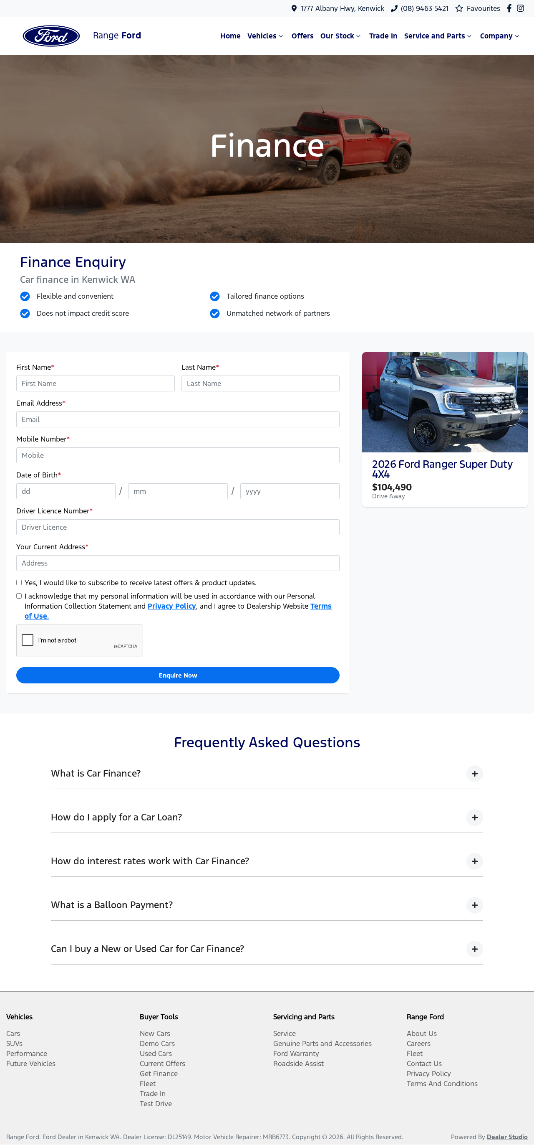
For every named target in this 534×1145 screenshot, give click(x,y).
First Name (35, 367)
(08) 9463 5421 (424, 8)
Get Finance (159, 1073)
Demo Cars (157, 1043)
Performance (26, 1053)
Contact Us (424, 1063)
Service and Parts (434, 36)
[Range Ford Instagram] (522, 8)
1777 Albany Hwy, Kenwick (342, 8)
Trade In (383, 36)
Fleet (148, 1083)
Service (284, 1033)
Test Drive (156, 1103)
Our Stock (337, 36)
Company (496, 36)
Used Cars (156, 1053)
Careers (419, 1043)
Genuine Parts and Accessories (322, 1043)
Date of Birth (38, 475)
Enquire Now (178, 675)
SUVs (14, 1043)
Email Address (41, 403)
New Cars (155, 1033)
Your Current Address (52, 546)
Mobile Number (43, 439)
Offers (303, 36)
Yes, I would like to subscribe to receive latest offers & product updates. (141, 582)
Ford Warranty (296, 1053)
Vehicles (262, 36)
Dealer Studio (507, 1137)
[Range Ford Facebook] (510, 8)
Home (230, 36)
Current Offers (162, 1063)
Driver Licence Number (54, 510)
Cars (13, 1033)
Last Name (200, 367)
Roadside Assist (298, 1063)
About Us (422, 1033)
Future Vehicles (30, 1063)
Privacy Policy (172, 606)
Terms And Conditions (442, 1083)
